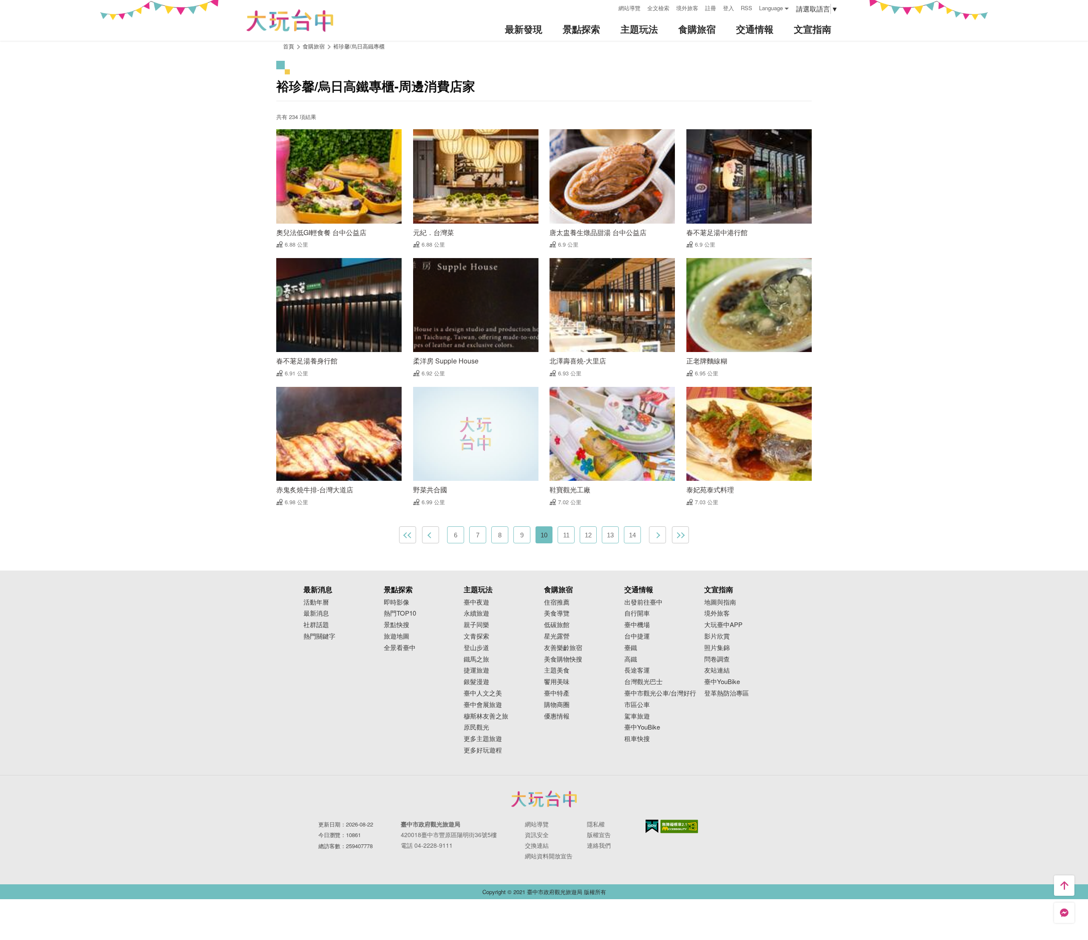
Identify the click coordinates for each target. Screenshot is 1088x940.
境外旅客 (687, 8)
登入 (728, 8)
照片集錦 (717, 647)
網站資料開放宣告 (548, 856)
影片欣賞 (717, 636)
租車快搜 (637, 738)
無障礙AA (679, 826)
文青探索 (476, 636)
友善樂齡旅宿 (563, 647)
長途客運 (637, 670)
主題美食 (557, 670)
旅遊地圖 (396, 636)
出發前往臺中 (643, 602)
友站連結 (717, 670)
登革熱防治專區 (726, 693)
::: (609, 7)
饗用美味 (557, 681)
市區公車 (637, 704)
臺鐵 (630, 647)
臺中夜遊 (476, 602)
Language (771, 8)
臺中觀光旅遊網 (289, 20)
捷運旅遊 (476, 670)
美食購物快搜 (563, 659)
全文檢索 (658, 8)
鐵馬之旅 (476, 659)
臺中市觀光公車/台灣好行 (660, 693)
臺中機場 (637, 624)
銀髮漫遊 (476, 681)
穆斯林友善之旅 (486, 716)
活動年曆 (316, 602)
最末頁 (680, 534)
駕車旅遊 (637, 716)
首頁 (288, 46)
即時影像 (396, 602)
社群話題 (316, 624)
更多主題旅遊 (483, 738)
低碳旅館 (557, 624)
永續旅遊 (476, 613)
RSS (746, 8)
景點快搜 (396, 624)
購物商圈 (557, 704)
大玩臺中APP (723, 624)
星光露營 (557, 636)
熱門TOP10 (400, 613)
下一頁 (657, 534)
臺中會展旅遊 (483, 704)
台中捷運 (637, 636)
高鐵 (630, 659)
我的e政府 (652, 826)
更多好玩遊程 (483, 750)
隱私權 (596, 824)
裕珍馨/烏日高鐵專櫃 (359, 46)
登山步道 (476, 647)
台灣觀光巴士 (643, 681)
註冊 (710, 8)
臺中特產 (557, 693)
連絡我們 (599, 845)
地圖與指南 (720, 602)
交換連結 (537, 845)
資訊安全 (537, 834)
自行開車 (637, 613)
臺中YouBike (642, 727)
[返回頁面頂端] (1064, 885)
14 (632, 535)
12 (588, 535)
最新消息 (316, 613)
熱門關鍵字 (319, 636)
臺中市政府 (544, 798)
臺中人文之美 (483, 693)
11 (566, 535)
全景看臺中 (400, 647)
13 (610, 535)
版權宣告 (599, 834)
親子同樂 (476, 624)
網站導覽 (629, 8)
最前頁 (407, 534)
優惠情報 (557, 716)
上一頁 (430, 534)
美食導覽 (557, 613)
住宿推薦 (557, 602)
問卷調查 (717, 659)
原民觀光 (476, 727)
